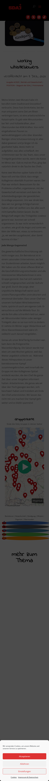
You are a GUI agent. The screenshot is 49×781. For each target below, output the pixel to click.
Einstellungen (24, 771)
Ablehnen (24, 763)
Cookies (14, 777)
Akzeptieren (24, 756)
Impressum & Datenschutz (28, 777)
